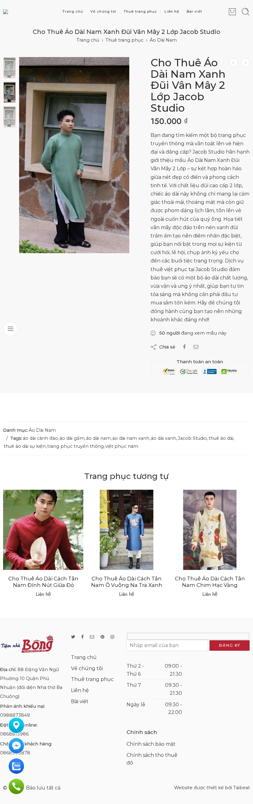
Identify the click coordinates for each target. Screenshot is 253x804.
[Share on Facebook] (184, 347)
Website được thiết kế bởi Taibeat (212, 787)
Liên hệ (171, 11)
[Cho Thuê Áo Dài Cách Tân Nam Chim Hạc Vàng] (126, 530)
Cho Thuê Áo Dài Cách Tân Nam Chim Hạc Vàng (127, 581)
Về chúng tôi (103, 11)
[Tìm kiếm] (245, 11)
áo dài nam (98, 438)
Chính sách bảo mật (151, 744)
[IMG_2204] (74, 155)
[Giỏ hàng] (232, 11)
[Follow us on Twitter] (73, 637)
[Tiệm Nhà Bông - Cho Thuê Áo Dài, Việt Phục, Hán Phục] (23, 11)
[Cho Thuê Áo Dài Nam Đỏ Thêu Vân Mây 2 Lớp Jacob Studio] (233, 62)
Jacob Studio (192, 438)
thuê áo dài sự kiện (25, 446)
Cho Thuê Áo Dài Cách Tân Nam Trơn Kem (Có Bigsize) (209, 581)
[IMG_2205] (9, 68)
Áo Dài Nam (163, 40)
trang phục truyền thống (75, 446)
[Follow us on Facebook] (82, 637)
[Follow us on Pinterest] (102, 637)
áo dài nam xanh (130, 438)
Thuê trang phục (140, 11)
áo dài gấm (72, 438)
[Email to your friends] (195, 347)
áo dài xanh (163, 438)
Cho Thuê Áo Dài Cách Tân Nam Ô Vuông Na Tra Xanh (43, 581)
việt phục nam (121, 446)
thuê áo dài (221, 438)
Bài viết (194, 11)
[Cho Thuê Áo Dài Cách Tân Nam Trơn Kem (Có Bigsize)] (210, 530)
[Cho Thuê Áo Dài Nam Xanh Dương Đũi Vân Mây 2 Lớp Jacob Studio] (245, 62)
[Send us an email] (92, 637)
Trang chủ (72, 11)
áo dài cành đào (40, 438)
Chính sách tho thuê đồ (151, 759)
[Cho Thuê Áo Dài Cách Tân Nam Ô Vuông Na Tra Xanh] (43, 530)
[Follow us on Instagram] (112, 637)
